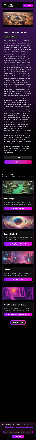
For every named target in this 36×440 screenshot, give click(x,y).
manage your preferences (24, 427)
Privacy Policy (9, 427)
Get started (27, 5)
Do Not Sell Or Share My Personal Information (18, 432)
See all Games (18, 322)
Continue (18, 437)
